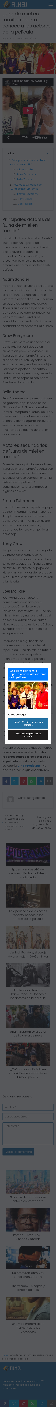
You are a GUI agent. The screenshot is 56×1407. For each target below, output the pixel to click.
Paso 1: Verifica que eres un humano (28, 723)
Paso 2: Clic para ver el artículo (28, 735)
